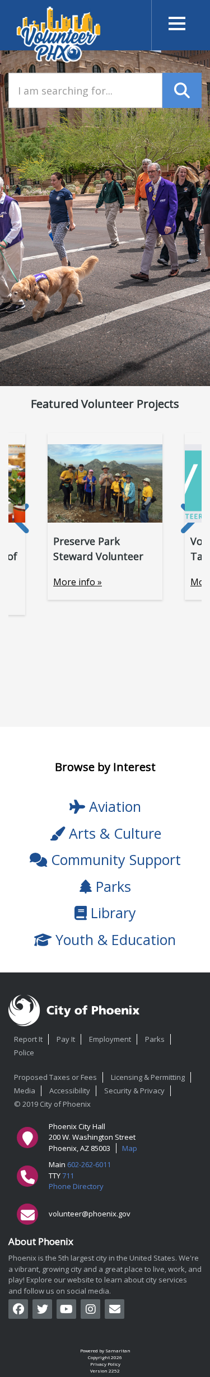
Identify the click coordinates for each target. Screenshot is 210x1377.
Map (129, 1148)
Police (24, 1052)
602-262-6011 (89, 1164)
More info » (77, 582)
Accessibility (69, 1090)
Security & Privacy (134, 1090)
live (159, 1269)
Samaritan (117, 1350)
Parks (155, 1039)
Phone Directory (76, 1186)
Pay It (66, 1039)
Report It (28, 1039)
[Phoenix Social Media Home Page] (114, 1309)
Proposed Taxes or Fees (55, 1077)
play (15, 1280)
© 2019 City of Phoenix (52, 1104)
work (176, 1269)
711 (68, 1176)
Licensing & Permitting (148, 1077)
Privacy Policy (105, 1364)
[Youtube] (66, 1309)
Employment (110, 1039)
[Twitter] (42, 1309)
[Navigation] (176, 25)
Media (24, 1090)
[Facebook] (18, 1309)
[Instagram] (90, 1309)
